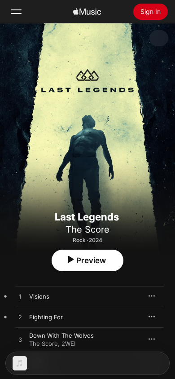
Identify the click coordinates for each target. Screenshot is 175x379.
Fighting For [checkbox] (46, 317)
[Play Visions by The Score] (20, 297)
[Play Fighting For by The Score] (20, 317)
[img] (87, 12)
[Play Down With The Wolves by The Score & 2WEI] (20, 340)
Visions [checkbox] (39, 296)
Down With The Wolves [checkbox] (61, 335)
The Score (87, 229)
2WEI (68, 343)
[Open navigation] (16, 12)
